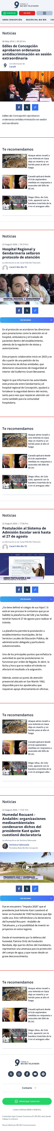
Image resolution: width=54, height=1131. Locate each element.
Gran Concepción (12, 20)
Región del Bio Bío (36, 20)
